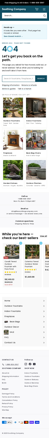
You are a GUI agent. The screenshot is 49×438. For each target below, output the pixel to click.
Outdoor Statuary (31, 379)
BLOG (4, 383)
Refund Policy (7, 403)
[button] (10, 272)
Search (41, 78)
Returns (26, 224)
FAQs (32, 224)
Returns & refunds (29, 85)
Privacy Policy (7, 407)
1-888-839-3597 (24, 199)
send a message (15, 214)
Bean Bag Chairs (31, 386)
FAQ (3, 379)
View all (43, 236)
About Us (5, 373)
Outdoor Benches (31, 383)
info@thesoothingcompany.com (24, 211)
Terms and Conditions (11, 397)
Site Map (5, 410)
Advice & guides (9, 89)
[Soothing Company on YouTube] (34, 364)
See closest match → (13, 36)
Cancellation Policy (10, 400)
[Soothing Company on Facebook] (30, 364)
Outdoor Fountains (31, 376)
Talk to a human (24, 89)
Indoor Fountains (31, 373)
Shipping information (11, 85)
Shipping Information (10, 376)
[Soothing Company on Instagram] (25, 364)
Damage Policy (8, 394)
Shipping (18, 224)
